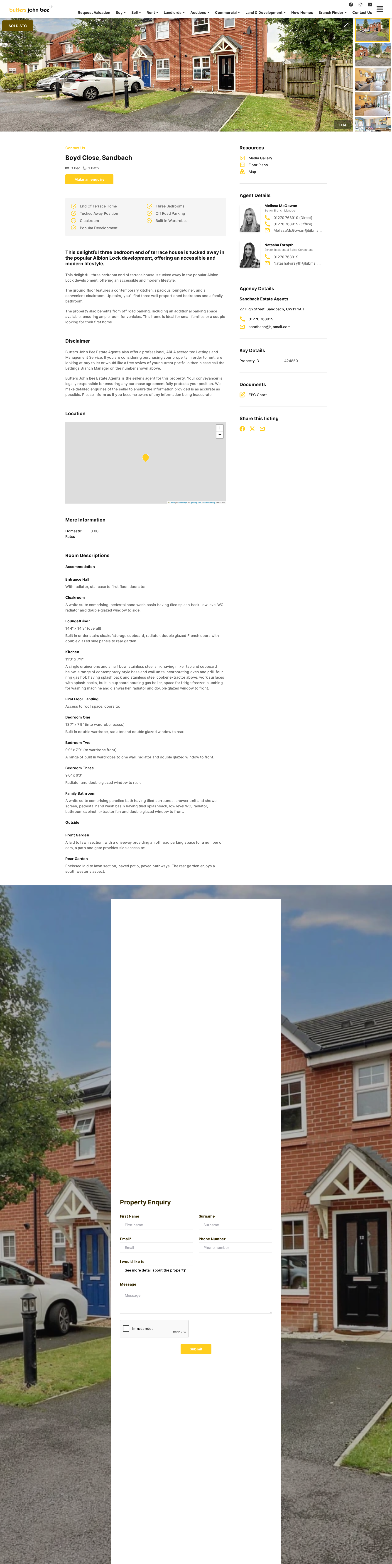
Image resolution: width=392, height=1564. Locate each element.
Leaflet (172, 502)
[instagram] (360, 4)
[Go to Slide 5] (373, 129)
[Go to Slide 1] (372, 30)
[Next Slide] (347, 75)
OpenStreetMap (209, 502)
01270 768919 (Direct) (293, 217)
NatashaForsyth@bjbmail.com (298, 263)
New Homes (302, 12)
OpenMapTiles (195, 502)
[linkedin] (370, 4)
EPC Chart (258, 394)
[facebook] (351, 4)
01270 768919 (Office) (293, 224)
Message (128, 1284)
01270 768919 (286, 257)
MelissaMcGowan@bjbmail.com (298, 230)
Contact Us (362, 12)
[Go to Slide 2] (373, 54)
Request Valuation (94, 12)
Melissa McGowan (281, 205)
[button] (121, 12)
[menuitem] (94, 12)
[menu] (223, 12)
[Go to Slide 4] (372, 104)
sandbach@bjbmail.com (270, 326)
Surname (207, 1216)
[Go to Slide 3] (373, 79)
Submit (196, 1349)
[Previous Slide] (5, 75)
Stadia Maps (182, 502)
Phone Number (212, 1239)
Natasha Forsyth (279, 245)
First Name (130, 1216)
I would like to (132, 1261)
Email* (126, 1239)
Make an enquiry (89, 179)
